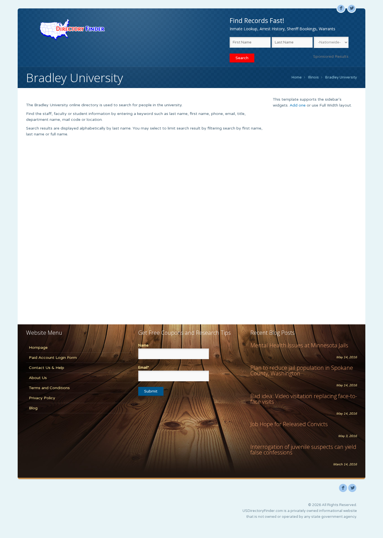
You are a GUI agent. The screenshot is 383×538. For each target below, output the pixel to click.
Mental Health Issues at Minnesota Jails (299, 345)
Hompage (38, 347)
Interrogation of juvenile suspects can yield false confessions (303, 449)
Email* (143, 367)
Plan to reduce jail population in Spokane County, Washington (301, 370)
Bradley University (341, 77)
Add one (298, 105)
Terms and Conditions (49, 387)
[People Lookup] (72, 29)
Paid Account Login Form (53, 357)
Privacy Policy (42, 398)
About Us (38, 377)
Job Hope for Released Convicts (289, 424)
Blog (33, 408)
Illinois (313, 77)
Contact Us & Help (46, 367)
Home (297, 77)
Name (143, 345)
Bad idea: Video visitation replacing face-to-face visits (303, 398)
